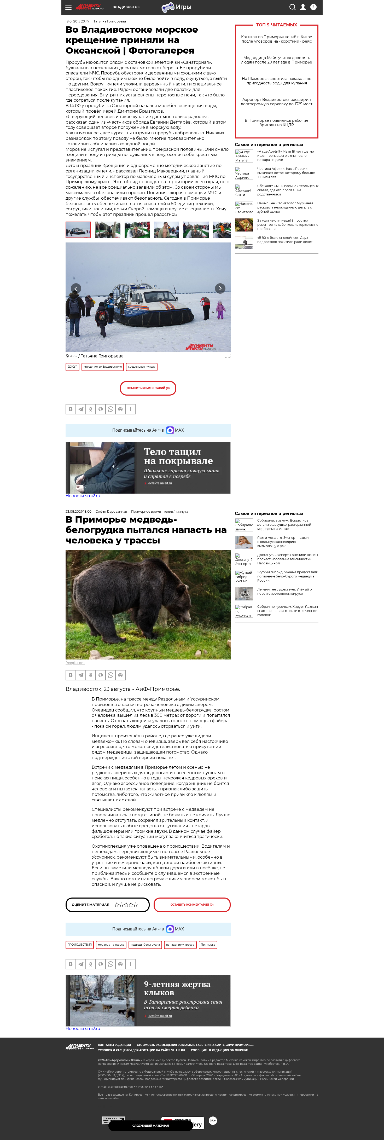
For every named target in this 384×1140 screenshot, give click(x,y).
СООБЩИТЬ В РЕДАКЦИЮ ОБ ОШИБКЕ (219, 1050)
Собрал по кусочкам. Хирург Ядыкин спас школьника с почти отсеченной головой (287, 611)
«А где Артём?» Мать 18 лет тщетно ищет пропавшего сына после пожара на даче (285, 155)
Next (220, 289)
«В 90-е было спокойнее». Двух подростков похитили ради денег (284, 240)
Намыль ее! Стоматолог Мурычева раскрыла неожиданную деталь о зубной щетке (285, 207)
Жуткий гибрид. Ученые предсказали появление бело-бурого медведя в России (287, 576)
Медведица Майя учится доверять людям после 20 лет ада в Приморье (276, 60)
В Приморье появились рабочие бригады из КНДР (277, 122)
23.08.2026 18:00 (78, 511)
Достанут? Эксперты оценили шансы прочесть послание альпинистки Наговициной (287, 559)
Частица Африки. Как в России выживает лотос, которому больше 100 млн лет (286, 173)
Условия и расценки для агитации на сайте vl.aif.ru (141, 1050)
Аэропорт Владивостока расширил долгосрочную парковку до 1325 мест (276, 101)
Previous (76, 289)
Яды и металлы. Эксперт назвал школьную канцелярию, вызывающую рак (283, 542)
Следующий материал (150, 1125)
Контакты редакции (114, 1045)
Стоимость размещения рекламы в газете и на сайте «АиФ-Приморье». (195, 1045)
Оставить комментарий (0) (148, 388)
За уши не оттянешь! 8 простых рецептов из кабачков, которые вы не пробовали (287, 224)
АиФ (73, 356)
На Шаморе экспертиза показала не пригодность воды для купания (276, 81)
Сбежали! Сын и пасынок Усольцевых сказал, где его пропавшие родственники (287, 190)
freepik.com (75, 663)
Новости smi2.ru (83, 495)
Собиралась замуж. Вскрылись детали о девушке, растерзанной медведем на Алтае (284, 524)
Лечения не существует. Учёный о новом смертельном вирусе (284, 591)
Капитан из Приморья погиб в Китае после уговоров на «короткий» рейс (276, 39)
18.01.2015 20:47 (77, 21)
